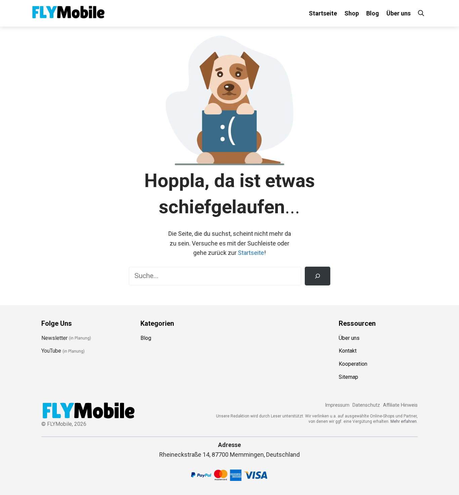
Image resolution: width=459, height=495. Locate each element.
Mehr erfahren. (404, 421)
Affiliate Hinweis (400, 405)
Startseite (323, 13)
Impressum (337, 405)
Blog (372, 13)
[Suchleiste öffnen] (421, 13)
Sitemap (348, 377)
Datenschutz (366, 405)
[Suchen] (317, 276)
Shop (351, 13)
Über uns (398, 13)
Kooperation (353, 364)
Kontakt (348, 351)
